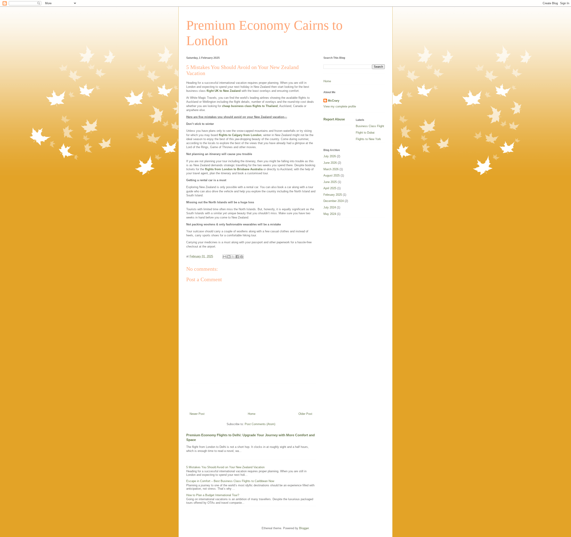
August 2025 (331, 175)
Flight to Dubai (365, 132)
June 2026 (330, 162)
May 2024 (329, 214)
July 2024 (329, 207)
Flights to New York (368, 139)
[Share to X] (233, 256)
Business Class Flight (370, 126)
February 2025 (332, 194)
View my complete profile (339, 106)
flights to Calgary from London (240, 135)
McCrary (333, 100)
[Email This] (224, 256)
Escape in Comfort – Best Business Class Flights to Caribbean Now (230, 481)
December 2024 (333, 201)
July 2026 (329, 156)
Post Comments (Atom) (260, 424)
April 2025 (329, 188)
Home (251, 413)
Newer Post (197, 413)
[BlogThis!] (229, 256)
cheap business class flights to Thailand (250, 106)
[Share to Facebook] (237, 256)
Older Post (305, 413)
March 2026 (331, 169)
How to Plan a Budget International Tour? (212, 495)
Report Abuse (334, 119)
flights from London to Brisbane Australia (234, 169)
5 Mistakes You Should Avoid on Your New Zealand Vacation (225, 467)
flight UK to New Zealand (224, 90)
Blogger (304, 528)
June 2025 (330, 182)
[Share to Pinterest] (241, 256)
